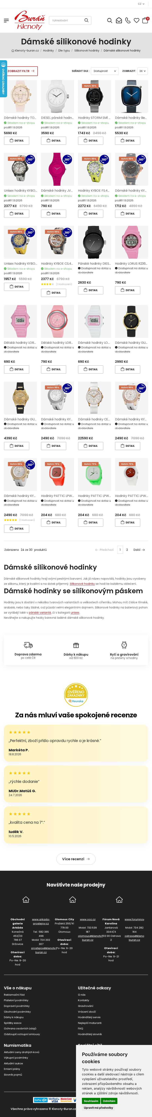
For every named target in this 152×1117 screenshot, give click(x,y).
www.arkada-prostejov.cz (41, 921)
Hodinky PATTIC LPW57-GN (98, 496)
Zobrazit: (129, 71)
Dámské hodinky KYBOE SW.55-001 (67, 419)
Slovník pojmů (13, 1075)
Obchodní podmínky (17, 1012)
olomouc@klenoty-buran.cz (90, 938)
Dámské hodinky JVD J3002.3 (63, 190)
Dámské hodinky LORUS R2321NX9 (103, 342)
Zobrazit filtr (18, 71)
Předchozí (107, 550)
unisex (75, 613)
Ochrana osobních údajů (20, 1028)
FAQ (80, 1028)
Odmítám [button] (109, 1101)
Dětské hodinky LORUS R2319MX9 (65, 342)
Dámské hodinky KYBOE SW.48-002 (31, 496)
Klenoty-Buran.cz (64, 1109)
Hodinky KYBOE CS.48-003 (61, 263)
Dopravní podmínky (16, 1006)
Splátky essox (12, 1023)
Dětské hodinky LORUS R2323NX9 (28, 342)
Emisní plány (12, 1069)
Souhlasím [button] (91, 1101)
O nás (82, 995)
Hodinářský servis (89, 1017)
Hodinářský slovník (90, 1034)
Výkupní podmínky (16, 1058)
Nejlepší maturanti (90, 1023)
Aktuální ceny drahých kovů (21, 1052)
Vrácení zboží (87, 1012)
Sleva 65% (16, 158)
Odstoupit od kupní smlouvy (22, 1034)
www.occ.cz (88, 919)
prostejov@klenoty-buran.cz (44, 950)
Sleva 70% (53, 464)
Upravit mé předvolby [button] (98, 1107)
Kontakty (83, 1000)
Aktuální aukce (13, 1063)
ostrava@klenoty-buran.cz (136, 938)
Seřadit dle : (80, 71)
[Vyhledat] (86, 20)
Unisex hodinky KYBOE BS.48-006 (29, 190)
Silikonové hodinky (82, 584)
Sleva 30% (90, 85)
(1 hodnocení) (64, 284)
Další (137, 550)
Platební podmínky (16, 1000)
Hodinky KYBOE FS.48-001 (97, 190)
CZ (139, 4)
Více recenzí (73, 858)
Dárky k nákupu (14, 1017)
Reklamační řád (14, 995)
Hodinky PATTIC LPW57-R (60, 496)
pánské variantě (40, 613)
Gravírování (85, 1006)
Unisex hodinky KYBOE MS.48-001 (28, 263)
